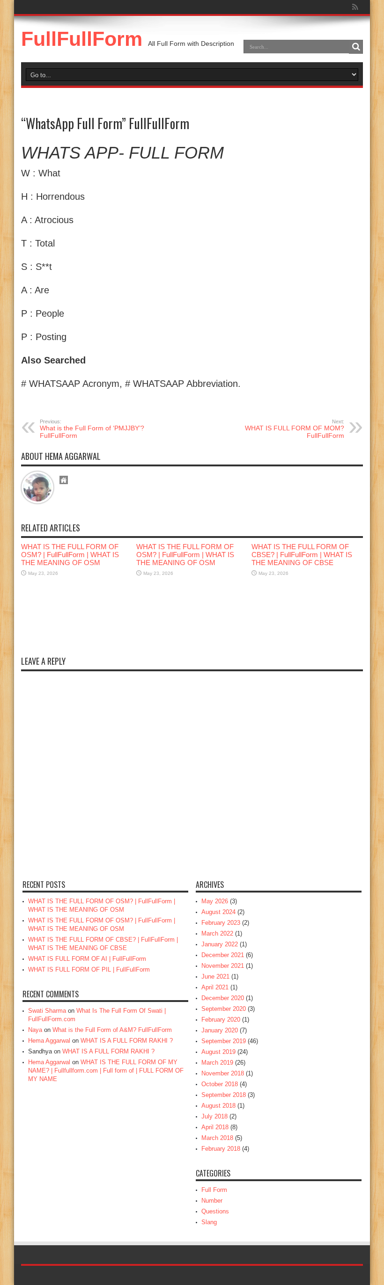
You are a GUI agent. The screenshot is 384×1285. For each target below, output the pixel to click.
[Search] (356, 47)
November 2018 (222, 1073)
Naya (35, 1029)
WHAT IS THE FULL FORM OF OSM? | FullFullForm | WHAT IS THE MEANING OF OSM (70, 554)
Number (211, 1200)
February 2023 (220, 922)
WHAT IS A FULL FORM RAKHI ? (127, 1040)
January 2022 (219, 944)
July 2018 (214, 1116)
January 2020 (219, 1030)
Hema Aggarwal (49, 1040)
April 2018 (215, 1127)
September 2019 (223, 1041)
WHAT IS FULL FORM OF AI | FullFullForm (87, 958)
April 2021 (215, 987)
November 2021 (222, 965)
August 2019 (218, 1051)
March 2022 (217, 933)
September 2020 (223, 1008)
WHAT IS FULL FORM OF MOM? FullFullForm (294, 429)
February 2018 (220, 1148)
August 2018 (218, 1105)
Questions (215, 1211)
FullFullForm (81, 39)
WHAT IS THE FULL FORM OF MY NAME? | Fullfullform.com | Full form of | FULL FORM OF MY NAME (106, 1070)
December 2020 (222, 998)
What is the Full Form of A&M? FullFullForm (112, 1029)
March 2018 (217, 1137)
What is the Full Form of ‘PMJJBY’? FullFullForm (92, 429)
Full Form (214, 1189)
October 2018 (219, 1084)
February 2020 (220, 1019)
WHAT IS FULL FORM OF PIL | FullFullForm (89, 969)
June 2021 (215, 976)
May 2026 (214, 901)
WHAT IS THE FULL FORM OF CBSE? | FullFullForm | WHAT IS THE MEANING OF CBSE (301, 554)
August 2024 (218, 911)
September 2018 (223, 1094)
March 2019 (217, 1062)
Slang (209, 1222)
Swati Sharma (47, 1010)
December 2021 (222, 954)
